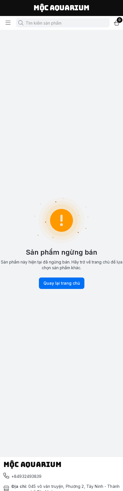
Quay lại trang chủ (61, 283)
